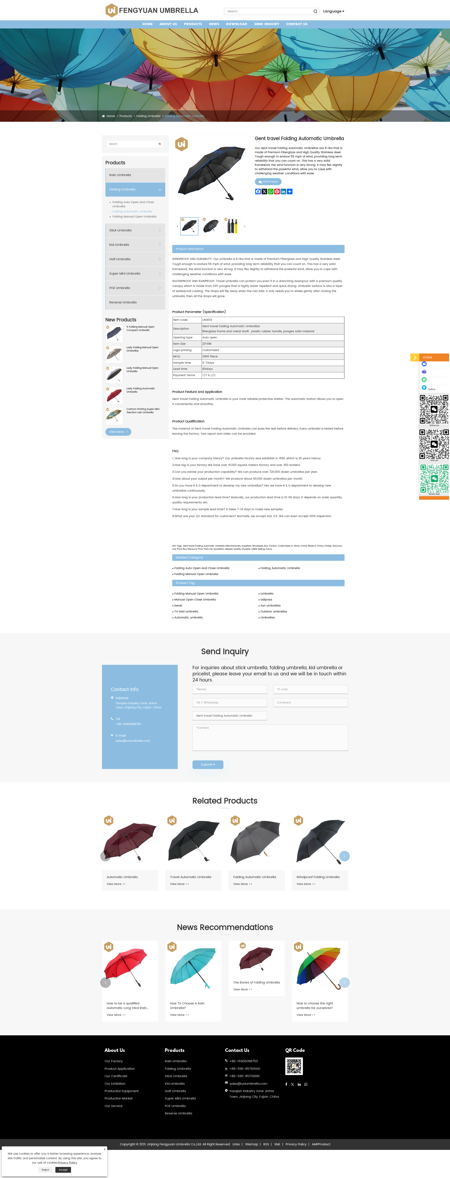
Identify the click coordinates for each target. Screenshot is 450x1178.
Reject (45, 1170)
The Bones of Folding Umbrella (193, 982)
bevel (178, 605)
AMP (315, 1144)
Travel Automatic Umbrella (127, 877)
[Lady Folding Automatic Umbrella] (114, 389)
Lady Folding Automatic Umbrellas (315, 879)
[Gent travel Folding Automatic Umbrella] (189, 226)
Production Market (119, 1098)
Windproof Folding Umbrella (254, 877)
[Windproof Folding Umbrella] (257, 842)
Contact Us (297, 24)
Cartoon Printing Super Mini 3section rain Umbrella (143, 410)
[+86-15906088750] (425, 381)
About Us (168, 24)
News (214, 24)
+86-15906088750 (128, 724)
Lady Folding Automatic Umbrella (141, 390)
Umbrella (267, 594)
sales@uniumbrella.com (133, 741)
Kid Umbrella (119, 245)
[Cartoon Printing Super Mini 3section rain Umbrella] (114, 409)
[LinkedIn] (299, 1085)
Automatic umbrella (188, 617)
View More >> (116, 884)
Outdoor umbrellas (274, 611)
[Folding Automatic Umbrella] (193, 842)
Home (147, 24)
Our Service (114, 1106)
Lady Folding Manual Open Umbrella (143, 369)
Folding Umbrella (148, 116)
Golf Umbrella (119, 259)
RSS (266, 1144)
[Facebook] (286, 1085)
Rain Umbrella (120, 175)
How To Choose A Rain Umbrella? (124, 1005)
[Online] (414, 357)
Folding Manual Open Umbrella (134, 217)
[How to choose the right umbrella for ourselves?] (257, 969)
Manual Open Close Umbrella (195, 600)
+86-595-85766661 (244, 1068)
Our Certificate (116, 1076)
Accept (63, 1170)
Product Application (120, 1068)
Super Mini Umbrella (124, 274)
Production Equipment (122, 1091)
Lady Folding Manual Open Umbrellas (143, 349)
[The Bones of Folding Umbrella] (193, 958)
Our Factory (114, 1061)
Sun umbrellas (271, 605)
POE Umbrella (119, 288)
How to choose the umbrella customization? (318, 1005)
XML (277, 1144)
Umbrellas (268, 617)
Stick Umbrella (120, 230)
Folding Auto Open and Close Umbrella (133, 204)
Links (236, 1144)
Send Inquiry (266, 24)
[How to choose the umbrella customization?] (320, 969)
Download (236, 24)
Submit (208, 764)
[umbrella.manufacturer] (425, 373)
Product (324, 1144)
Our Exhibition (115, 1083)
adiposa (266, 600)
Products (193, 24)
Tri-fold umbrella (186, 611)
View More (117, 432)
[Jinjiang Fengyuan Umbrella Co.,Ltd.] (151, 10)
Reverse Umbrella (123, 302)
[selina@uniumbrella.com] (425, 365)
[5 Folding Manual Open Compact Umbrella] (114, 327)
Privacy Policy (296, 1144)
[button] (105, 856)
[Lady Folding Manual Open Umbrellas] (114, 348)
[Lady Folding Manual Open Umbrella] (114, 368)
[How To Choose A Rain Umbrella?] (130, 969)
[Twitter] (292, 1085)
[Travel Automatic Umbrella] (130, 842)
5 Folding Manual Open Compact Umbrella (141, 328)
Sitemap (251, 1144)
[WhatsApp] (305, 1085)
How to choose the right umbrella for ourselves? (251, 1005)
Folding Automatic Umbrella (184, 116)
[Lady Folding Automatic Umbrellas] (320, 842)
